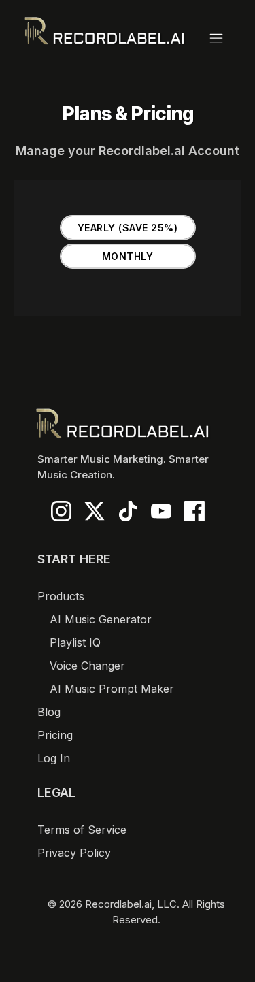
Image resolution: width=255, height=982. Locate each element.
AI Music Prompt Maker (112, 688)
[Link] (61, 511)
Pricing (55, 735)
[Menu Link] (223, 38)
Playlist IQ (75, 642)
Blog (49, 712)
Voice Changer (87, 665)
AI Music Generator (101, 619)
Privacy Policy (74, 853)
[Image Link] (104, 31)
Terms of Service (81, 829)
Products (60, 596)
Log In (53, 758)
